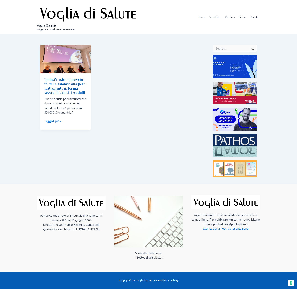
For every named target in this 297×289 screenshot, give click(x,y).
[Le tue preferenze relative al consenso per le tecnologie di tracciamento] (291, 283)
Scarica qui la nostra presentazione (226, 229)
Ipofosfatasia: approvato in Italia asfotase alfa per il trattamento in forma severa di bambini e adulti (65, 86)
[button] (219, 17)
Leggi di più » (52, 121)
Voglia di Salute (47, 25)
